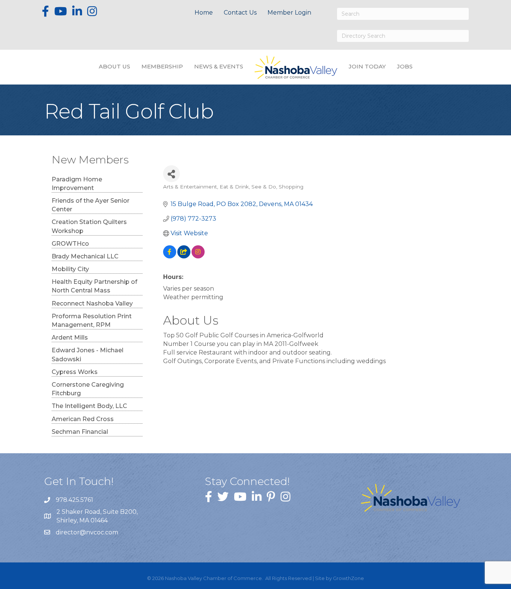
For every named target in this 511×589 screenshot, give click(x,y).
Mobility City (70, 269)
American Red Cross (83, 419)
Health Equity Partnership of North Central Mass (94, 286)
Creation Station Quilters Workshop (89, 226)
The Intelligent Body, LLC (89, 405)
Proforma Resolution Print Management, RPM (92, 320)
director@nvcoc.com (87, 532)
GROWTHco (70, 243)
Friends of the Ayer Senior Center (90, 205)
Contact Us (240, 12)
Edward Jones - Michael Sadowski (87, 354)
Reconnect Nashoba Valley (92, 303)
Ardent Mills (70, 337)
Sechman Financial (80, 431)
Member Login (289, 12)
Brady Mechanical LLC (85, 256)
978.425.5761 (74, 499)
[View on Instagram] (198, 256)
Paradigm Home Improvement (77, 183)
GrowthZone (348, 578)
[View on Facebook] (169, 256)
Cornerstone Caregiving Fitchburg (88, 389)
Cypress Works (75, 371)
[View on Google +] (183, 256)
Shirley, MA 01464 (97, 516)
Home (204, 12)
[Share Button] (171, 173)
